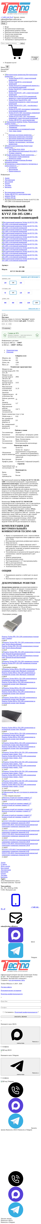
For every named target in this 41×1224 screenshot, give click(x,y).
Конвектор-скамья (15, 158)
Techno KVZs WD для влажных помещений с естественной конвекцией (24, 110)
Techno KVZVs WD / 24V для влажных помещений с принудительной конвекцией (23, 117)
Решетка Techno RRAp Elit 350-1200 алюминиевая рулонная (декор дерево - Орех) (19, 776)
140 (29, 292)
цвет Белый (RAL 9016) (17, 149)
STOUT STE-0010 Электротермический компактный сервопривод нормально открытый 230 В (20, 844)
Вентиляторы (13, 169)
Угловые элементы (15, 153)
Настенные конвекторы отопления (20, 138)
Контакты (4, 877)
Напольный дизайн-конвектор (19, 156)
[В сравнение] (4, 313)
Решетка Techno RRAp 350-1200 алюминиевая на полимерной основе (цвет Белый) (18, 738)
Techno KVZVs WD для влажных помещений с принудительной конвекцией (24, 113)
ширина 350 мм (10, 196)
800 (5, 302)
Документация (6, 870)
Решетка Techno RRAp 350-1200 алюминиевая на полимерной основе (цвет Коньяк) (18, 702)
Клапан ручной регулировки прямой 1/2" (16, 805)
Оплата (3, 873)
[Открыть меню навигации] (7, 67)
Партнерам (4, 871)
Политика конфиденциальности (12, 994)
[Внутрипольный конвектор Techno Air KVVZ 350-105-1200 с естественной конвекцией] (21, 224)
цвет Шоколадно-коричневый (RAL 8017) (23, 151)
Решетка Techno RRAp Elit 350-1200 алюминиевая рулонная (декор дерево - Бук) (19, 757)
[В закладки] (2, 313)
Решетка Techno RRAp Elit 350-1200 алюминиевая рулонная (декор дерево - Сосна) (19, 785)
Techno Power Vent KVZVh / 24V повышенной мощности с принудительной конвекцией (23, 102)
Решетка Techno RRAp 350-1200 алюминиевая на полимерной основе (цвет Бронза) (18, 692)
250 (5, 282)
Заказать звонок (6, 1218)
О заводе (4, 864)
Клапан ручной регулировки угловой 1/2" (16, 817)
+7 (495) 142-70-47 (7, 17)
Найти (22, 43)
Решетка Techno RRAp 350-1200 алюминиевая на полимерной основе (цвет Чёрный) (18, 728)
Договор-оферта (6, 987)
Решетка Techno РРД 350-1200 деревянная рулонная (19, 663)
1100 (28, 302)
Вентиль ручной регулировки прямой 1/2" (16, 799)
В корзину (6, 328)
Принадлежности (15, 171)
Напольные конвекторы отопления (21, 137)
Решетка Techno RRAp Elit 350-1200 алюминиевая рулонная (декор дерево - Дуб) (19, 766)
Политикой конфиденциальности (26, 1012)
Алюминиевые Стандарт (17, 125)
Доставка (4, 875)
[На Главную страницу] (16, 15)
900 (13, 302)
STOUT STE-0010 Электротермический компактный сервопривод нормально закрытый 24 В (20, 835)
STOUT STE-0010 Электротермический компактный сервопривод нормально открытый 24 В (20, 854)
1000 (20, 302)
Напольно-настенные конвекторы (20, 140)
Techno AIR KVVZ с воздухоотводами (22, 120)
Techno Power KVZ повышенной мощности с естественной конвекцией (24, 86)
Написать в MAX (7, 1220)
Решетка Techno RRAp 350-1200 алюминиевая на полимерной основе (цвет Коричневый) (18, 747)
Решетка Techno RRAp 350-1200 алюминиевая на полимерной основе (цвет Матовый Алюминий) (18, 673)
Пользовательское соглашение (11, 990)
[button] (20, 935)
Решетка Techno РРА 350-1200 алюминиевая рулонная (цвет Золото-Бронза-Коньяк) (20, 647)
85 (5, 292)
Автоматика (13, 167)
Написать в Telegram (8, 1222)
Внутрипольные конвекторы (14, 192)
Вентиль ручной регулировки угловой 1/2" (16, 811)
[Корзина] (16, 59)
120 (21, 292)
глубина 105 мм (10, 198)
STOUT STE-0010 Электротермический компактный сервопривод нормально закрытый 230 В (20, 825)
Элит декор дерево (15, 131)
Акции (3, 862)
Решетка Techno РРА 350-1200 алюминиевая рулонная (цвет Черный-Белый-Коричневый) (20, 656)
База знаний (5, 868)
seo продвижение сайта (17, 980)
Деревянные (13, 127)
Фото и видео (5, 866)
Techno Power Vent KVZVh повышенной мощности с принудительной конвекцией (23, 97)
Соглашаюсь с (22, 1012)
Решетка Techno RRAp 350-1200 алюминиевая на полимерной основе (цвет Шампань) (18, 683)
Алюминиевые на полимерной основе (22, 129)
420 (21, 282)
